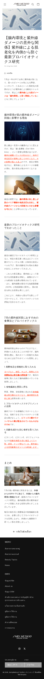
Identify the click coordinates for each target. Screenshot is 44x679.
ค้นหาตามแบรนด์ (12, 554)
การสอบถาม (10, 628)
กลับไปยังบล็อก (23, 531)
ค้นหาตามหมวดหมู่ (12, 549)
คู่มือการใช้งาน (11, 611)
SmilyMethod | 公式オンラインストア (21, 672)
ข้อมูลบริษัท (9, 581)
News (7, 565)
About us (9, 586)
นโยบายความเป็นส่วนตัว (15, 606)
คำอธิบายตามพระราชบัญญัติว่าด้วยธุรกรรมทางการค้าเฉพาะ (19, 598)
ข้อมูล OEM (9, 592)
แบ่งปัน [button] (9, 73)
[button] (5, 4)
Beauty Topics (11, 560)
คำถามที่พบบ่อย (11, 622)
